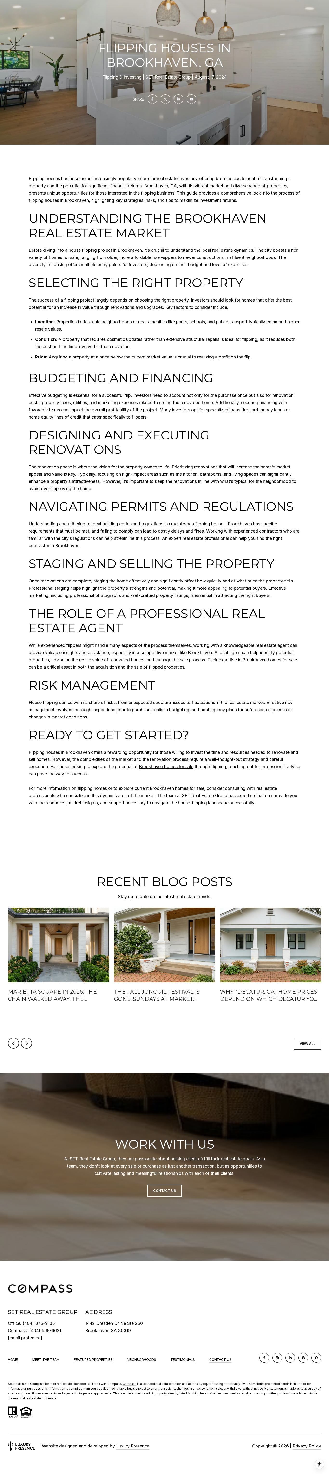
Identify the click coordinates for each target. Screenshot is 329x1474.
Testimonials (183, 1360)
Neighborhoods (141, 1360)
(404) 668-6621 (45, 1330)
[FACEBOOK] (264, 1358)
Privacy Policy (307, 1445)
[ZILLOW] (316, 1358)
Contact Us (220, 1360)
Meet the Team (45, 1360)
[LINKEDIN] (290, 1358)
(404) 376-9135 (39, 1323)
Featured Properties (93, 1360)
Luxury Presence (132, 1445)
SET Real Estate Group (204, 795)
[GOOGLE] (303, 1358)
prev (13, 1043)
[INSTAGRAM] (277, 1358)
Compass (129, 1384)
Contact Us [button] (164, 1191)
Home (13, 1360)
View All (307, 1043)
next (26, 1043)
